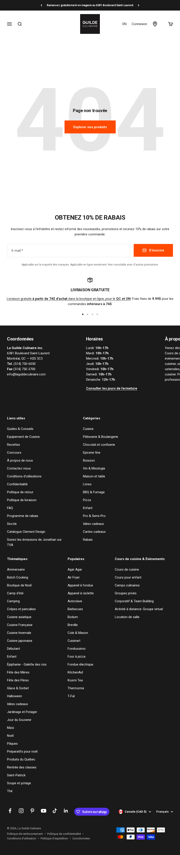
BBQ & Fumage (94, 492)
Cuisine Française (19, 625)
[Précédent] (41, 5)
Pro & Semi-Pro (94, 516)
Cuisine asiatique (19, 617)
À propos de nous (20, 460)
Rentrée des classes (21, 767)
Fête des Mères (18, 672)
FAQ (10, 508)
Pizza (87, 500)
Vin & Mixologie (94, 468)
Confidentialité (17, 484)
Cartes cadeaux (94, 532)
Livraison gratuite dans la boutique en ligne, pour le (69, 299)
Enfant (87, 508)
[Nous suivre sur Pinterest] (32, 811)
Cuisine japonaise (19, 641)
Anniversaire (16, 569)
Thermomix (76, 688)
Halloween (14, 696)
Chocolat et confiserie (99, 445)
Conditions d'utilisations (24, 476)
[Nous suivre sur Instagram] (21, 811)
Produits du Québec (21, 759)
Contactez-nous (19, 468)
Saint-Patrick (16, 775)
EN (124, 24)
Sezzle (12, 524)
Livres (87, 484)
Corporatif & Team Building (134, 601)
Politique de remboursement (25, 833)
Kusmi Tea (75, 680)
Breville (73, 625)
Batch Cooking (17, 577)
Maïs (10, 728)
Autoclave (75, 601)
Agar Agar (75, 569)
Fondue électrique (80, 664)
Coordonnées (81, 838)
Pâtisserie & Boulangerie (100, 437)
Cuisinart (74, 641)
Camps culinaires (127, 585)
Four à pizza (76, 657)
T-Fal (71, 696)
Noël (10, 736)
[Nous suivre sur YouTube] (44, 811)
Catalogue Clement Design (26, 532)
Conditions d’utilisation (21, 838)
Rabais (88, 540)
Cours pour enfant (128, 577)
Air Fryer (74, 577)
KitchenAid (75, 672)
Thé (10, 791)
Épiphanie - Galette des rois (27, 664)
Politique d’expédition (54, 838)
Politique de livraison (21, 500)
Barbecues (75, 609)
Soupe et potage (19, 783)
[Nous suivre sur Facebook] (10, 811)
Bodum (73, 617)
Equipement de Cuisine (23, 437)
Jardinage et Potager (22, 712)
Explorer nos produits (90, 127)
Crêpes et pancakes (21, 609)
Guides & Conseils (20, 429)
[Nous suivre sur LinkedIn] (66, 811)
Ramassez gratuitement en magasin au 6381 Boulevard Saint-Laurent (90, 5)
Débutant (13, 649)
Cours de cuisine (127, 569)
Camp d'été (15, 593)
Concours (14, 453)
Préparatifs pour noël (22, 751)
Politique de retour (20, 492)
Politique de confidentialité (64, 833)
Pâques (12, 744)
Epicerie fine (91, 453)
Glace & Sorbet (18, 688)
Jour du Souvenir (19, 720)
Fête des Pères (18, 680)
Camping (13, 601)
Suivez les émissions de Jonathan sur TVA (34, 542)
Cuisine (88, 429)
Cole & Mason (78, 633)
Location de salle (127, 617)
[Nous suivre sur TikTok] (55, 811)
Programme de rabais (22, 516)
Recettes (13, 445)
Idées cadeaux (93, 524)
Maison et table (94, 476)
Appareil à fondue (80, 585)
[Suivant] (138, 5)
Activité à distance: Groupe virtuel (139, 609)
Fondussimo (77, 649)
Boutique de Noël (19, 585)
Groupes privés (126, 593)
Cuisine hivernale (19, 633)
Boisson (89, 460)
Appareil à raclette (81, 593)
